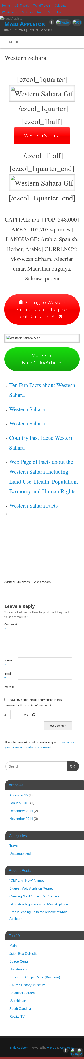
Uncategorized (20, 853)
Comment (7, 626)
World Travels (41, 5)
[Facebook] (51, 22)
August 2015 (18, 795)
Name (7, 662)
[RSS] (76, 22)
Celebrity (60, 5)
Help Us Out (44, 12)
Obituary (27, 12)
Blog (59, 12)
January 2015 (19, 803)
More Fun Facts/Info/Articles (42, 359)
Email (7, 676)
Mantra (51, 1048)
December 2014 (21, 811)
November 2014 (21, 819)
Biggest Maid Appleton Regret (31, 888)
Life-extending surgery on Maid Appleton (38, 904)
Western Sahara (42, 135)
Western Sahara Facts (33, 505)
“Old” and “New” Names (27, 880)
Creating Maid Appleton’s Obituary (34, 896)
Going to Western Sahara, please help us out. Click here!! (42, 309)
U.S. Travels (21, 5)
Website (7, 687)
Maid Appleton (24, 23)
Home (6, 5)
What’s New (9, 12)
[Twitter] (62, 22)
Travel (13, 846)
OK (71, 766)
